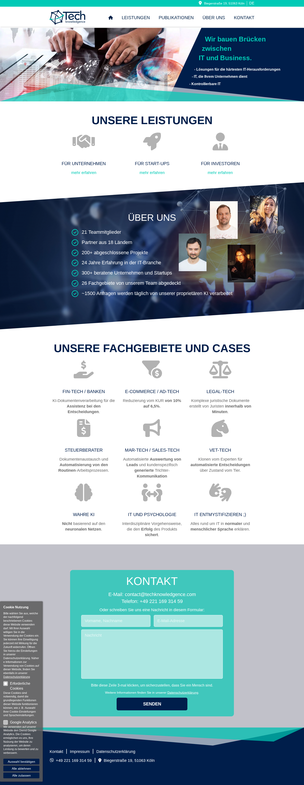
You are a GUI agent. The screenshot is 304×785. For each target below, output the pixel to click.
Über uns (214, 17)
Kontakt (244, 17)
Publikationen (176, 17)
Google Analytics (23, 722)
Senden (152, 703)
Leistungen (136, 17)
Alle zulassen (21, 775)
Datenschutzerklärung (182, 692)
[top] (295, 776)
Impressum (80, 751)
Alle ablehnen (21, 768)
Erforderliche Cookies (20, 686)
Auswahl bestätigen (21, 761)
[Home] (110, 17)
